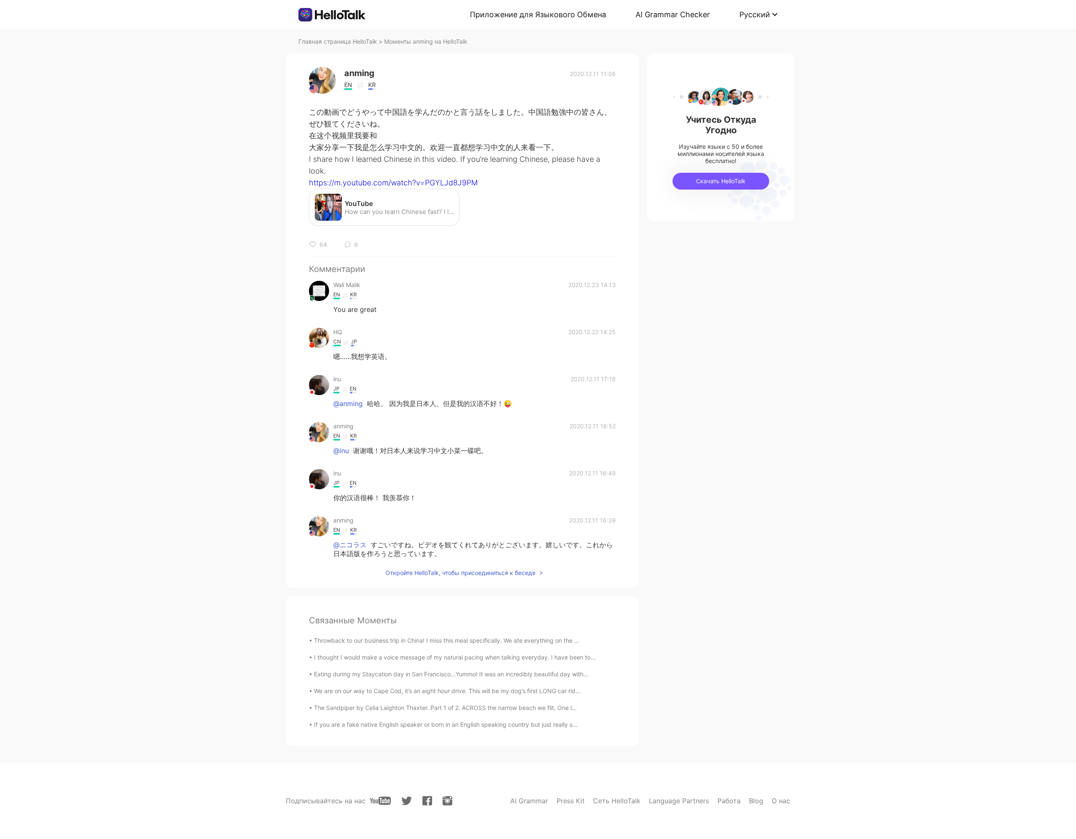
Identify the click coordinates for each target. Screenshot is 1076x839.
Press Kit (570, 801)
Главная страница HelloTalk (337, 41)
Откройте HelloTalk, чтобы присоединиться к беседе (460, 572)
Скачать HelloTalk (721, 181)
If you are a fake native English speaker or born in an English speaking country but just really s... (446, 724)
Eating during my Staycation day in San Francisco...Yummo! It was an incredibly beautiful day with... (451, 674)
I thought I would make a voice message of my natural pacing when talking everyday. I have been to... (455, 657)
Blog (756, 801)
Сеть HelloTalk (617, 801)
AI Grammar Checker (673, 14)
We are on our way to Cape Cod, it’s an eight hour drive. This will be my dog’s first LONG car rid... (447, 690)
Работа (729, 801)
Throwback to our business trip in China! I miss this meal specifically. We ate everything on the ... (446, 640)
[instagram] (447, 800)
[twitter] (406, 801)
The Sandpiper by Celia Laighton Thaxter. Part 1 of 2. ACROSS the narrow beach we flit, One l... (445, 707)
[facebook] (427, 800)
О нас (781, 801)
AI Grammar (529, 801)
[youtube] (380, 801)
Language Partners (679, 801)
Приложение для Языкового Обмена (538, 14)
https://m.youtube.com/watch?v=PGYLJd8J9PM (393, 182)
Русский (754, 14)
